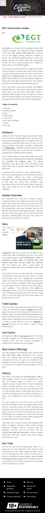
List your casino (32, 492)
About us (30, 482)
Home (5, 17)
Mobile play (9, 148)
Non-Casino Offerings (11, 120)
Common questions (14, 496)
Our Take (7, 125)
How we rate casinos (31, 487)
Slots (5, 113)
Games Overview (10, 111)
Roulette (30, 309)
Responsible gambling (11, 487)
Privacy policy (31, 496)
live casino (24, 336)
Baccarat (5, 324)
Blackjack (37, 322)
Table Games (8, 116)
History (6, 123)
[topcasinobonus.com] (22, 7)
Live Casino (8, 118)
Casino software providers (17, 17)
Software (7, 108)
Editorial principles (13, 492)
